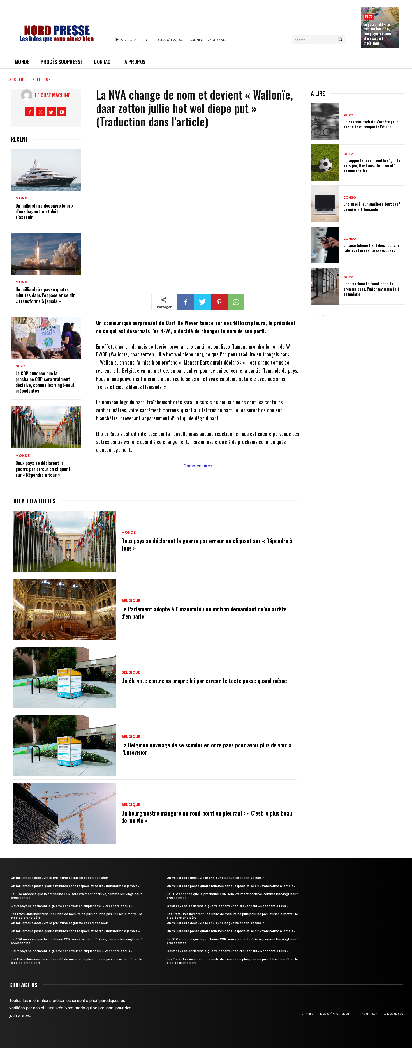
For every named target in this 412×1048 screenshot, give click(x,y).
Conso (349, 197)
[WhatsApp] (236, 302)
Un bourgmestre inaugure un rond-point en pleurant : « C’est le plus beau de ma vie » (206, 816)
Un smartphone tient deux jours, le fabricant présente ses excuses (371, 247)
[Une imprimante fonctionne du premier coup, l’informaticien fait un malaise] (325, 286)
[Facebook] (29, 111)
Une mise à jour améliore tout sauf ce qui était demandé (371, 206)
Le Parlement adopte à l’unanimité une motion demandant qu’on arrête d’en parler (204, 612)
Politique (41, 79)
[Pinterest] (219, 302)
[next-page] (323, 315)
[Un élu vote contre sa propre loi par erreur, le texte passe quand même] (64, 677)
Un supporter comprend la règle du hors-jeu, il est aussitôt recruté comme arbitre (371, 165)
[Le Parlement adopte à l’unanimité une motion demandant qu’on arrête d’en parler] (64, 609)
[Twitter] (51, 111)
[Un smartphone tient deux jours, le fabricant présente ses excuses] (325, 245)
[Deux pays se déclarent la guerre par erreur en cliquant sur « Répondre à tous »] (46, 427)
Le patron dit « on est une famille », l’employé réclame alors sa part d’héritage (377, 33)
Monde (22, 198)
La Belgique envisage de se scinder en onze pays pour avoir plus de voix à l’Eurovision (206, 748)
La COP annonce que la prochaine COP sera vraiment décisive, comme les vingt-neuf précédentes (45, 382)
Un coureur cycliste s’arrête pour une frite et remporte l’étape (370, 124)
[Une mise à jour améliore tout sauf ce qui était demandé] (325, 203)
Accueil (16, 79)
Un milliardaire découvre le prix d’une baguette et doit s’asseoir (44, 211)
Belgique (130, 600)
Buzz (369, 16)
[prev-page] (314, 315)
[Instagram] (40, 111)
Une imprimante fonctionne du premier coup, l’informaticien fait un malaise (371, 288)
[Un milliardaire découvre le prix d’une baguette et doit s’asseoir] (46, 170)
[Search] (340, 39)
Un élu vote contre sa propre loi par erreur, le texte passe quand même (204, 680)
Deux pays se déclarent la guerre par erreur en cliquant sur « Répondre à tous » (42, 469)
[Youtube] (61, 111)
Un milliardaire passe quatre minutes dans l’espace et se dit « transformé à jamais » (45, 295)
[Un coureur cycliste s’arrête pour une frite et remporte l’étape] (325, 121)
